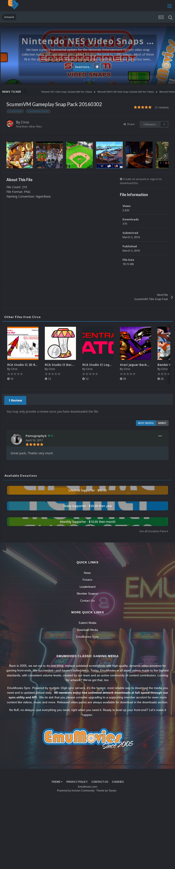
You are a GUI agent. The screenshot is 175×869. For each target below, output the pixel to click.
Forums (87, 579)
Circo (167, 78)
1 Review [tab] (15, 400)
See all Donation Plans (153, 531)
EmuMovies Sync (87, 636)
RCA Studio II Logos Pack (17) (105, 365)
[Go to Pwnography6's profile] (16, 439)
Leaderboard (87, 586)
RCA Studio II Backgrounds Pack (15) (73, 365)
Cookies (118, 781)
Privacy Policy (77, 781)
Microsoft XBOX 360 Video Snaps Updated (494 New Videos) (109, 92)
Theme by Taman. (106, 790)
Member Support (87, 593)
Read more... (83, 67)
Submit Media (87, 622)
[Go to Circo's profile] (10, 123)
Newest (162, 423)
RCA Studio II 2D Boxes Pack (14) (32, 365)
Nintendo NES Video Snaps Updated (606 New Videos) (50, 92)
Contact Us (87, 600)
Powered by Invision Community (75, 790)
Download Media (87, 630)
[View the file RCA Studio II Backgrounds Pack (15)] (60, 343)
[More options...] (160, 436)
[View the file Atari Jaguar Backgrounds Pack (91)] (135, 343)
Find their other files (29, 126)
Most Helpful (146, 423)
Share (130, 124)
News (87, 572)
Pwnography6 (36, 436)
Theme (56, 781)
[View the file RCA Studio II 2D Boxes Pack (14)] (22, 343)
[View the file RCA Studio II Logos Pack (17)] (98, 343)
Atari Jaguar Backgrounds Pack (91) (147, 365)
